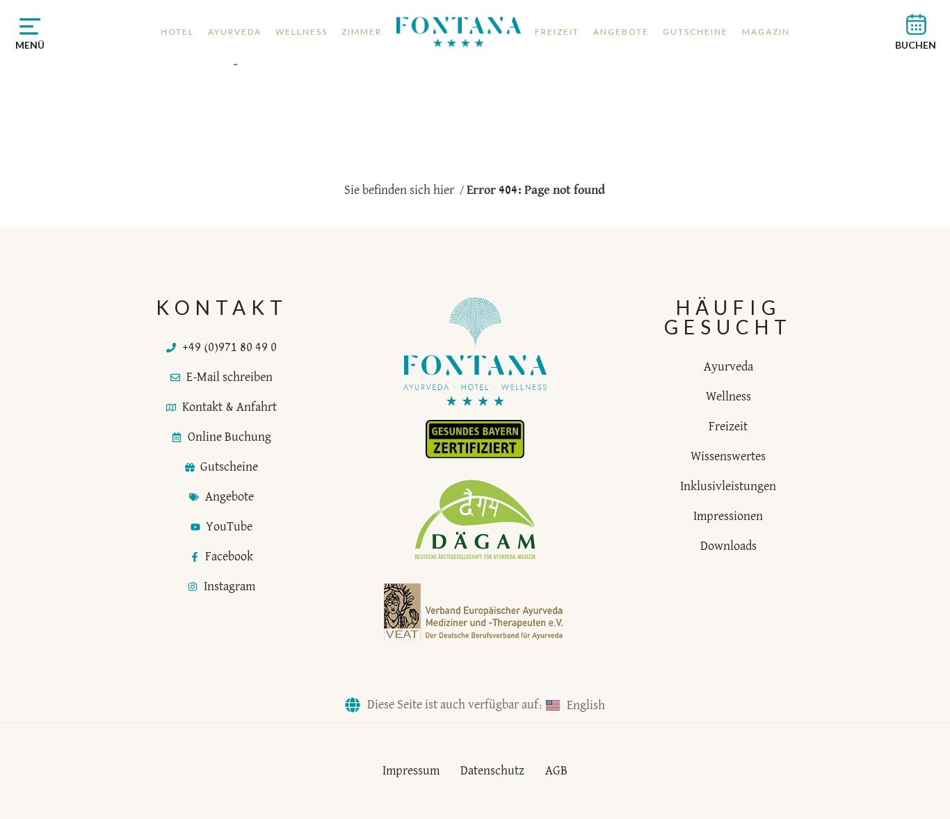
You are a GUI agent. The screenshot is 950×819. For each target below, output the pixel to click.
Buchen (915, 45)
